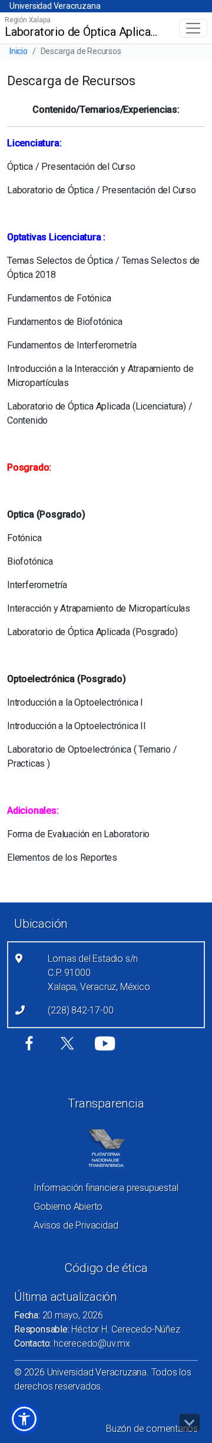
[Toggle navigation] (193, 28)
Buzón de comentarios (152, 1428)
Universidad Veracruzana (54, 6)
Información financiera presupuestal (106, 1187)
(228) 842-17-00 (80, 1010)
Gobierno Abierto (68, 1206)
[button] (24, 1419)
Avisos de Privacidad (76, 1225)
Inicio (18, 51)
